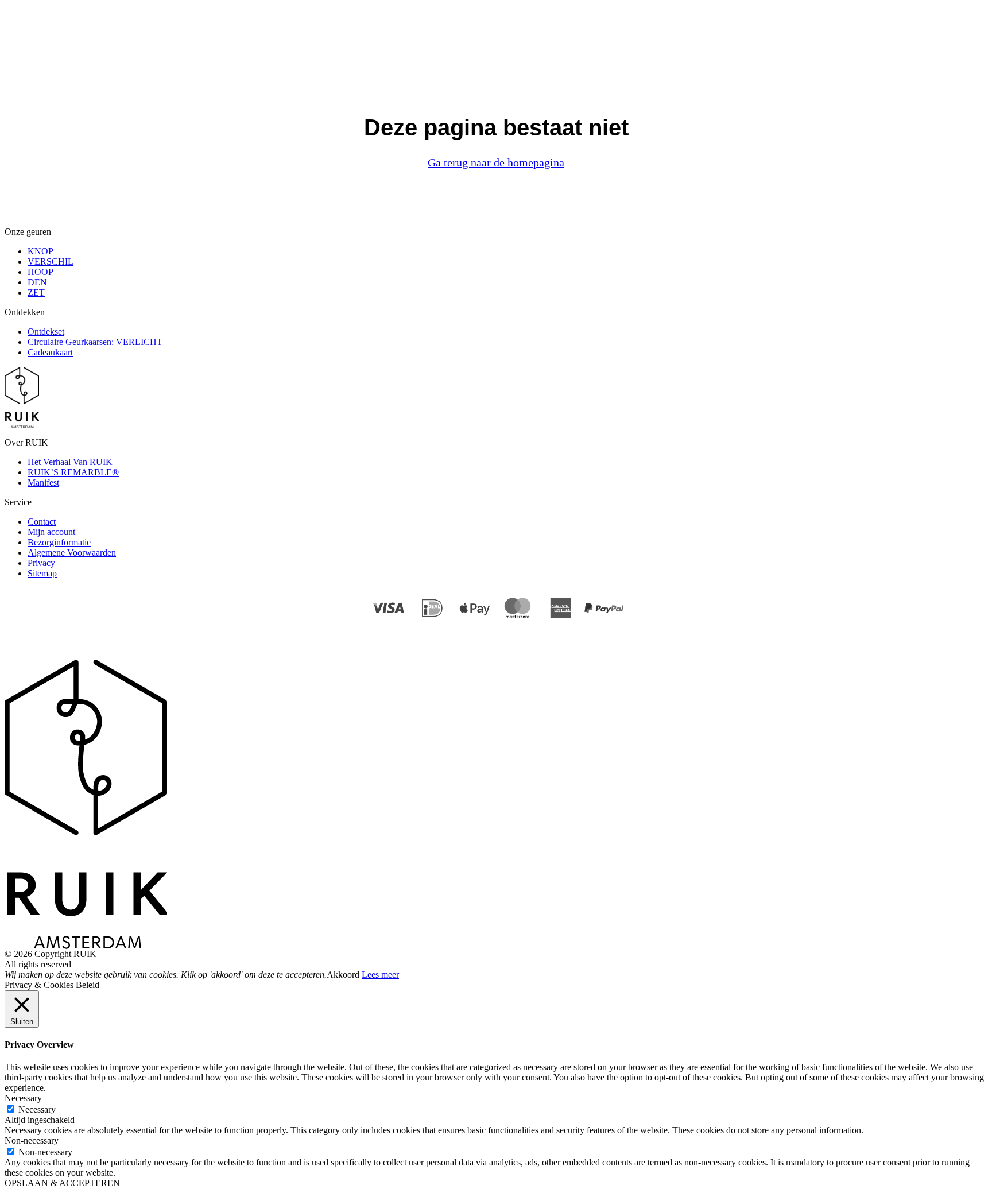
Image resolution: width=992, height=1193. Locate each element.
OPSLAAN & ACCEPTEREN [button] (62, 1183)
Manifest (43, 482)
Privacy (41, 563)
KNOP (40, 251)
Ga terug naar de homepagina (496, 162)
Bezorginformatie (59, 542)
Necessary (37, 1109)
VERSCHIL (50, 261)
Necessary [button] (23, 1098)
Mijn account (51, 532)
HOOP (40, 272)
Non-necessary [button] (32, 1140)
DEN (37, 282)
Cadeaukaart (50, 352)
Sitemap (42, 573)
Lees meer (380, 974)
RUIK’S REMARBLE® (73, 472)
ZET (36, 292)
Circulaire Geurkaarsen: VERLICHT (95, 342)
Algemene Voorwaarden (72, 552)
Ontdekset (46, 331)
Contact (42, 521)
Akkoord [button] (343, 974)
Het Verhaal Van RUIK (70, 462)
